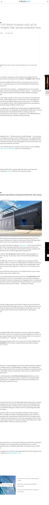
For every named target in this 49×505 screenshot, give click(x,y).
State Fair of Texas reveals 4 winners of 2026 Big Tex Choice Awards (28, 490)
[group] (12, 71)
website (9, 171)
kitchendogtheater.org (14, 453)
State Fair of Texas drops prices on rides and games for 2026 (28, 479)
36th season (22, 245)
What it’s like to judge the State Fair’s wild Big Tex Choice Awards (27, 485)
